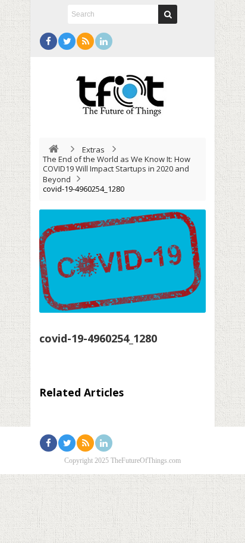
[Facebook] (48, 41)
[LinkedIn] (104, 41)
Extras (93, 149)
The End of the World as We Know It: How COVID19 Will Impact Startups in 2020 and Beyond (116, 169)
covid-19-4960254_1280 (98, 338)
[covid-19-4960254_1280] (122, 261)
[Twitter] (67, 41)
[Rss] (85, 41)
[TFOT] (122, 91)
